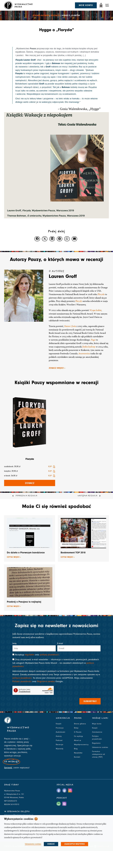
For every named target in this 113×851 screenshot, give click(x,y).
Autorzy (59, 736)
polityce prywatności (22, 678)
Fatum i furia (70, 326)
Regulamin (96, 743)
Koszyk (94, 728)
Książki (58, 724)
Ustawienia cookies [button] (33, 844)
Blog (76, 749)
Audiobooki (60, 732)
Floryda (101, 294)
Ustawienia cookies (100, 747)
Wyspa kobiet (95, 310)
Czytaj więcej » (14, 557)
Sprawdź (8, 767)
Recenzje (55, 15)
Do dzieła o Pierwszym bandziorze (26, 552)
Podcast (59, 740)
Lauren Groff (63, 276)
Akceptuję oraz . (37, 654)
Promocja (60, 728)
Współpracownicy (81, 744)
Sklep (76, 728)
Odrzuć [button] (51, 844)
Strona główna (41, 15)
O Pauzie (77, 732)
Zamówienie (97, 732)
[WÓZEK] (101, 5)
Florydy (78, 301)
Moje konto (96, 724)
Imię (14, 643)
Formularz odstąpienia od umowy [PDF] (98, 754)
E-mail (60, 643)
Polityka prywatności (22, 681)
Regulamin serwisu (46, 681)
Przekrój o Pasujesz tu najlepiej (24, 601)
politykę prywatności (49, 654)
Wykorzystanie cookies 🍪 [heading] (21, 818)
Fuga (93, 339)
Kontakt (77, 757)
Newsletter (78, 753)
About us (77, 740)
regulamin (29, 654)
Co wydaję (78, 736)
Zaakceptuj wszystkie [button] (74, 844)
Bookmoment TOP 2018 (73, 552)
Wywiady (59, 749)
